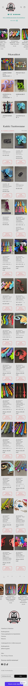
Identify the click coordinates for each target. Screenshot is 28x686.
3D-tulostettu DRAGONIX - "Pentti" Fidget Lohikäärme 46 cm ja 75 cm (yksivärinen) (7, 442)
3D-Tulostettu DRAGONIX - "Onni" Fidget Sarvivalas (7, 297)
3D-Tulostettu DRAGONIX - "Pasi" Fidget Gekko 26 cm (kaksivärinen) (20, 297)
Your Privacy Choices (7, 655)
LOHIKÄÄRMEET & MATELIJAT (7, 74)
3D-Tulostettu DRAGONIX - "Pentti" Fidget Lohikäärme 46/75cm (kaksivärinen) (19, 442)
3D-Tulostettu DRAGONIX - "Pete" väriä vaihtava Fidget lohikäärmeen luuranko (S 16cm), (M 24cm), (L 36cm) (7, 556)
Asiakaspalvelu (5, 631)
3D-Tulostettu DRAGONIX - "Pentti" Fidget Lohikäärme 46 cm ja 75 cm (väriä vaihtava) (20, 403)
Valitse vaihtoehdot (7, 234)
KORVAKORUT (20, 94)
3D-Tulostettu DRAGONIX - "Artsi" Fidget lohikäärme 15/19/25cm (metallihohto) (20, 219)
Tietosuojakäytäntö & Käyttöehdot (10, 634)
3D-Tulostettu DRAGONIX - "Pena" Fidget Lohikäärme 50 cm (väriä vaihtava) (20, 367)
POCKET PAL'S (20, 73)
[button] (3, 7)
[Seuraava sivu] (24, 576)
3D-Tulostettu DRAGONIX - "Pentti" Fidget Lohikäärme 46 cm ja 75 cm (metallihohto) (7, 403)
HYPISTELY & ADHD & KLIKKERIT (7, 96)
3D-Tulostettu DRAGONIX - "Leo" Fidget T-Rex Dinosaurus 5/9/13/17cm (20, 259)
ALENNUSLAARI (20, 116)
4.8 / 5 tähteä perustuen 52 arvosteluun (14, 17)
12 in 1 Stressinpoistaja (6, 151)
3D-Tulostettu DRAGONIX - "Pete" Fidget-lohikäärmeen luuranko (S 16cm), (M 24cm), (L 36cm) (20, 518)
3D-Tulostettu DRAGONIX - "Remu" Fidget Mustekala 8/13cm (20, 554)
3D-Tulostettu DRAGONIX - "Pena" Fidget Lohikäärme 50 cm (20, 332)
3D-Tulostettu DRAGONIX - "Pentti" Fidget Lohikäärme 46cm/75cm (19, 480)
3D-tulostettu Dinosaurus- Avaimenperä (6, 218)
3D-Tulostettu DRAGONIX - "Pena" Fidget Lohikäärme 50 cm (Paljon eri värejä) (7, 367)
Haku (2, 653)
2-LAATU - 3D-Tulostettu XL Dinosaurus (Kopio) (7, 185)
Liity (20, 676)
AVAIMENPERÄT (7, 116)
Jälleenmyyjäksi (5, 648)
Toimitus (3, 636)
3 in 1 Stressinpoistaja (20, 184)
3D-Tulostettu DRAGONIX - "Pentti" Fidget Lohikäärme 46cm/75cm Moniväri (6, 518)
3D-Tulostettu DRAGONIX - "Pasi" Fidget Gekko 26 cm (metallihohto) (7, 332)
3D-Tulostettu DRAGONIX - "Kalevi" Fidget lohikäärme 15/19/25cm (6, 259)
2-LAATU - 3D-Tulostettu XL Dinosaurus (19, 152)
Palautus (3, 638)
